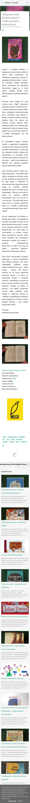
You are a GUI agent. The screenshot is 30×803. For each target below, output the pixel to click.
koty (8, 439)
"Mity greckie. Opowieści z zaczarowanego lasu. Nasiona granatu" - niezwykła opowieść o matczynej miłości (14, 711)
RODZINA (12, 441)
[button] (3, 30)
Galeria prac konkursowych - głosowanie (12, 678)
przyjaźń (5, 441)
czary (4, 437)
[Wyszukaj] (28, 3)
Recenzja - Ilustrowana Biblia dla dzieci (12, 555)
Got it (20, 801)
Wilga (14, 378)
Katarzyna (22, 437)
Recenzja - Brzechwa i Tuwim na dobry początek (14, 616)
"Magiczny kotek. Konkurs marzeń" (14, 370)
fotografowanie (12, 437)
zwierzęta (23, 441)
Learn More (12, 801)
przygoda (19, 439)
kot (4, 439)
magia (12, 439)
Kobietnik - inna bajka (11, 2)
